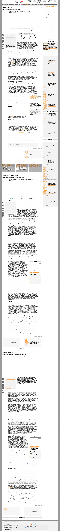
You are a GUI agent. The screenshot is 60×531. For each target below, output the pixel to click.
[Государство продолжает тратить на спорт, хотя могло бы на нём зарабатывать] (6, 342)
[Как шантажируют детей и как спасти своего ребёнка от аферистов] (6, 511)
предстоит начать (24, 129)
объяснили (21, 100)
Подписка (17, 2)
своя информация (21, 132)
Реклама (21, 2)
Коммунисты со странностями (35, 3)
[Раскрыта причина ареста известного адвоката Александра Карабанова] (45, 193)
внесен (19, 113)
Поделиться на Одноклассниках (3, 41)
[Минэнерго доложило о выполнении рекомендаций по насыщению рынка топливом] (45, 161)
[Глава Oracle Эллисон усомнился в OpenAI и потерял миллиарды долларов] (27, 343)
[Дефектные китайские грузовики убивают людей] (45, 169)
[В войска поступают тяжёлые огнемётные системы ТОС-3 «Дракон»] (45, 134)
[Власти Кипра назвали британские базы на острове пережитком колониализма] (35, 441)
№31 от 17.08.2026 (18, 1)
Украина (14, 4)
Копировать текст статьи (3, 48)
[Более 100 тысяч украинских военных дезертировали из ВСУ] (45, 116)
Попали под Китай (8, 388)
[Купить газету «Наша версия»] (15, 1)
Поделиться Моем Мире (3, 38)
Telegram (32, 524)
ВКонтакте (33, 524)
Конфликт (21, 4)
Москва (42, 4)
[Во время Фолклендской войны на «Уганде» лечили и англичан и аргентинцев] (27, 154)
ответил (12, 116)
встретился (13, 62)
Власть (18, 4)
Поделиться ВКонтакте (3, 35)
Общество (26, 4)
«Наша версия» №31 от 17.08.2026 (37, 335)
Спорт (34, 4)
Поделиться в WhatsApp (3, 42)
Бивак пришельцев (9, 211)
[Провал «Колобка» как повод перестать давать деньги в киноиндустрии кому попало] (45, 152)
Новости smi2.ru (4, 519)
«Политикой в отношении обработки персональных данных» (34, 527)
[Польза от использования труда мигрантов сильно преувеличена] (45, 176)
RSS (31, 524)
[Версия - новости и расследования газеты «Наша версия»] (8, 2)
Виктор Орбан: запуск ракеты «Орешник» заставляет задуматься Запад (10, 46)
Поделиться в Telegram (3, 46)
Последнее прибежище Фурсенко (45, 3)
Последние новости (50, 6)
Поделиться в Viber (3, 44)
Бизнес (31, 4)
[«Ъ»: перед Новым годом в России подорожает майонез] (45, 94)
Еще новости (50, 39)
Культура (38, 4)
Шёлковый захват (55, 2)
